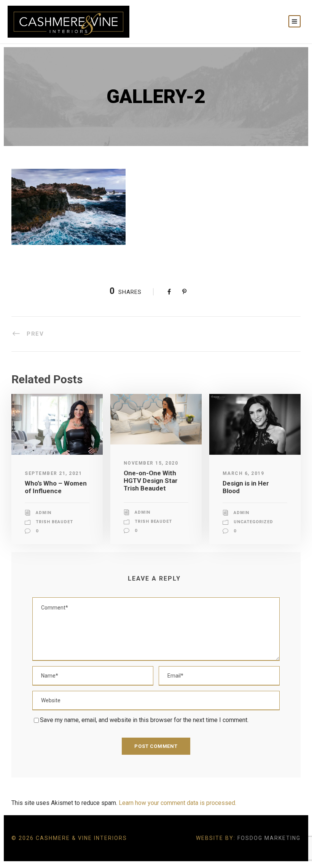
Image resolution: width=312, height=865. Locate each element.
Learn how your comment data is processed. (177, 802)
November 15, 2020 (151, 463)
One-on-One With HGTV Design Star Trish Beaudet (151, 480)
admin (43, 512)
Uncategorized (253, 521)
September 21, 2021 (53, 473)
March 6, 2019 (243, 473)
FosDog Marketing (269, 838)
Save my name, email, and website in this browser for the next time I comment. (144, 720)
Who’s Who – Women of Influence (56, 487)
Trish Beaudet (54, 521)
